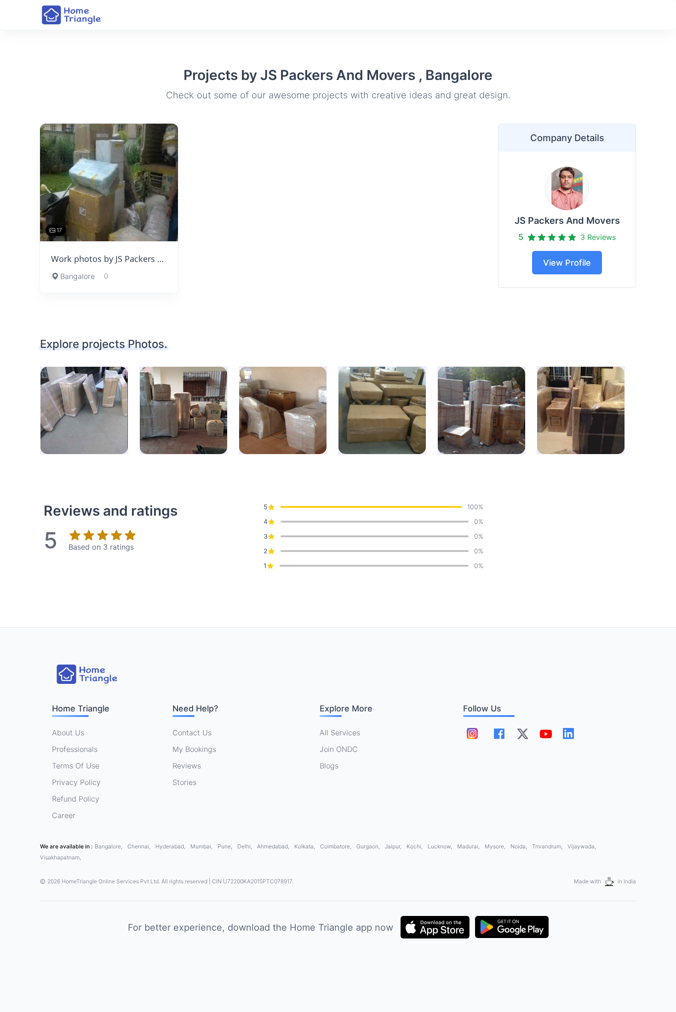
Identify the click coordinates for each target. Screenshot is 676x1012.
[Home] (80, 15)
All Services (340, 732)
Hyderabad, (171, 846)
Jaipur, (394, 846)
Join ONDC (339, 749)
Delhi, (245, 846)
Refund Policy (75, 798)
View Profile (567, 262)
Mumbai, (202, 846)
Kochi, (415, 846)
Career (63, 815)
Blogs (329, 765)
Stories (184, 782)
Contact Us (192, 732)
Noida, (519, 846)
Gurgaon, (368, 846)
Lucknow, (440, 846)
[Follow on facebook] (499, 733)
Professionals (74, 749)
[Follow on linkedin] (568, 733)
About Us (68, 732)
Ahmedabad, (274, 846)
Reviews (186, 765)
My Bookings (194, 749)
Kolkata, (305, 846)
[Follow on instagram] (472, 733)
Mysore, (496, 846)
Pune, (226, 846)
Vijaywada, (581, 846)
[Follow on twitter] (522, 733)
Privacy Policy (76, 782)
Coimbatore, (336, 846)
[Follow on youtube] (545, 733)
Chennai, (139, 846)
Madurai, (469, 846)
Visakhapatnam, (60, 857)
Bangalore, (109, 846)
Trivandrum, (548, 846)
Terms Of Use (75, 765)
